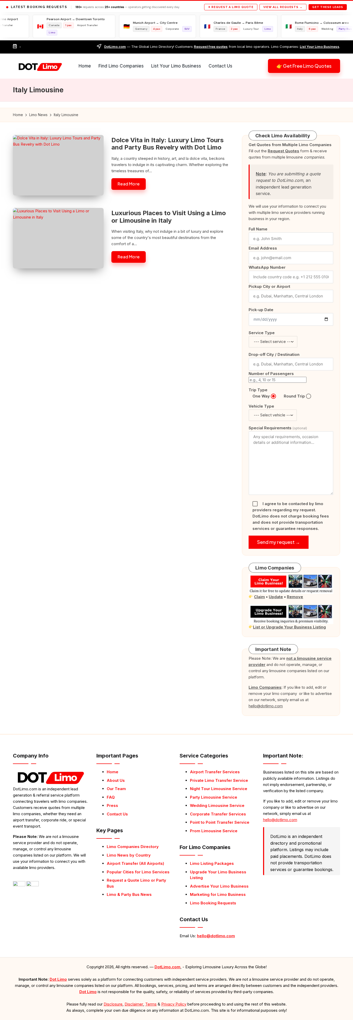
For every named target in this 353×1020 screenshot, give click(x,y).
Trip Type (258, 389)
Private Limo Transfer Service (219, 780)
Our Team (116, 788)
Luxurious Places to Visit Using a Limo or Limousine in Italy (168, 216)
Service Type (262, 332)
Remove (295, 596)
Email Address (263, 248)
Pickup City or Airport (269, 286)
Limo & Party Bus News (129, 894)
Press (112, 805)
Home (112, 771)
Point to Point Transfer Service (219, 822)
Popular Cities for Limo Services (138, 871)
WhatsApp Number (267, 267)
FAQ (111, 797)
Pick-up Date (261, 309)
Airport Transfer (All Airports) (135, 863)
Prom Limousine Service (213, 830)
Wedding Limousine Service (217, 805)
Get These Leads (327, 7)
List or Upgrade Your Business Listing (289, 627)
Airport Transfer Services (215, 771)
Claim (259, 596)
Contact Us (117, 814)
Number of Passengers (271, 373)
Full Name (258, 229)
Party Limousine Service (213, 797)
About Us (116, 780)
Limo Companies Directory (133, 846)
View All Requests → (283, 7)
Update (276, 596)
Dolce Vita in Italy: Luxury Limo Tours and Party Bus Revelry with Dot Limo (167, 143)
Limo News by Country (129, 855)
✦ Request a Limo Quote (231, 7)
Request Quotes (283, 150)
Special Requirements (278, 427)
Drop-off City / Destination (274, 354)
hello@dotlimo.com (216, 935)
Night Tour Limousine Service (218, 788)
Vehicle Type (261, 406)
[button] (304, 66)
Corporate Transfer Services (218, 814)
